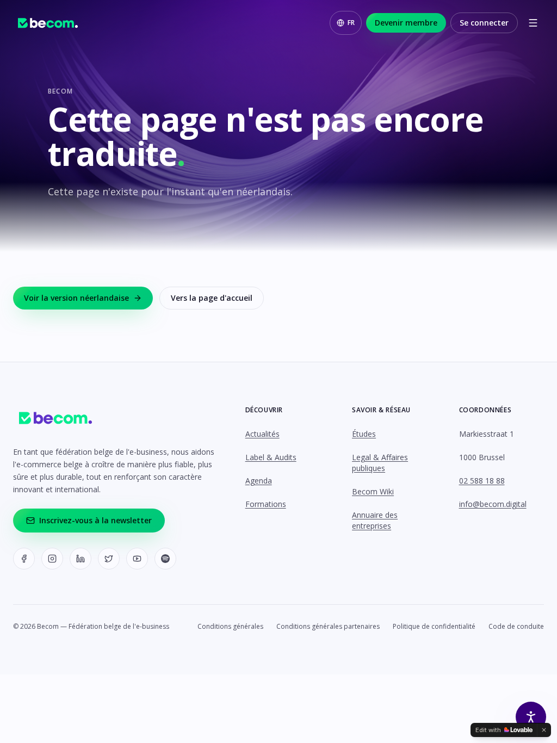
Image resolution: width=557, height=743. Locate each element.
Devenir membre (406, 22)
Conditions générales (230, 626)
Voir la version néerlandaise (76, 298)
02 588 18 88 (482, 480)
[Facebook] (24, 558)
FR (351, 22)
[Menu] (533, 23)
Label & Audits (270, 457)
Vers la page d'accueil (211, 298)
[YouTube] (137, 558)
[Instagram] (52, 558)
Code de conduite (516, 626)
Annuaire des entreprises (375, 520)
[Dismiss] (543, 729)
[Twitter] (109, 558)
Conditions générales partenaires (328, 626)
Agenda (258, 480)
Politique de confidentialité (434, 626)
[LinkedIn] (80, 558)
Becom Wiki (373, 491)
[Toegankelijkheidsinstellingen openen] (531, 717)
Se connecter (484, 22)
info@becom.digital (493, 504)
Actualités (262, 434)
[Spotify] (165, 558)
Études (364, 434)
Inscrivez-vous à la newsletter (95, 520)
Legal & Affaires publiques (380, 462)
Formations (265, 504)
